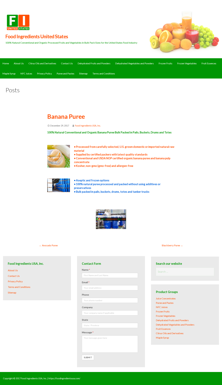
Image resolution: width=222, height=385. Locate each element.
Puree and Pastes (65, 73)
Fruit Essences (208, 63)
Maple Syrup (9, 73)
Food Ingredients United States (36, 36)
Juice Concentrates (166, 298)
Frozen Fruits (165, 63)
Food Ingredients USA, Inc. (88, 125)
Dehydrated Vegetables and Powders (134, 63)
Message (87, 332)
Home (5, 63)
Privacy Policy (44, 73)
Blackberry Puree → (172, 245)
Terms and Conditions (103, 73)
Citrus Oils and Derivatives (42, 63)
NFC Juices (26, 73)
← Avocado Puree (48, 245)
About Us (19, 63)
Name (86, 269)
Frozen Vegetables (187, 63)
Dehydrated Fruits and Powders (94, 63)
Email (85, 282)
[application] (111, 219)
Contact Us (67, 63)
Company (87, 307)
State (85, 319)
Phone (85, 294)
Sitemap (83, 73)
